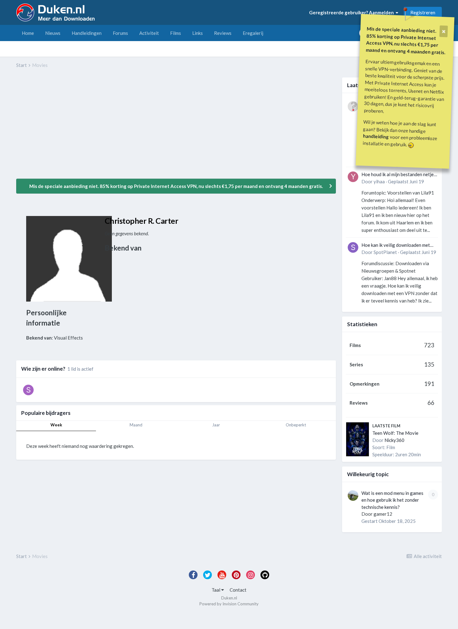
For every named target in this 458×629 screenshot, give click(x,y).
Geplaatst (406, 181)
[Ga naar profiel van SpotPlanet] (353, 247)
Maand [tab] (136, 424)
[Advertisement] (129, 127)
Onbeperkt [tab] (296, 424)
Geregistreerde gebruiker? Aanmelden (352, 12)
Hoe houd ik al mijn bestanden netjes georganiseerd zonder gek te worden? (398, 174)
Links (197, 33)
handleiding (376, 136)
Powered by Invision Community (229, 603)
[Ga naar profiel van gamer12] (353, 495)
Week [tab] (56, 424)
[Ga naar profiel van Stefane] (28, 390)
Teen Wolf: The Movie (395, 433)
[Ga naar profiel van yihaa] (353, 176)
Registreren (422, 12)
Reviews (222, 33)
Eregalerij (253, 33)
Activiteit (149, 33)
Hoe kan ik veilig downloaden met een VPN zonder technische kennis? (397, 245)
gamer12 (383, 514)
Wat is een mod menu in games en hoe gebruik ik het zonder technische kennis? (392, 500)
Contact (238, 590)
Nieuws (52, 33)
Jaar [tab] (216, 424)
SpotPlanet (385, 252)
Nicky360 (394, 440)
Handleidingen (87, 33)
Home (28, 33)
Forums (120, 33)
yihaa (379, 181)
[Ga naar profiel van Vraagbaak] (353, 106)
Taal (216, 590)
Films (175, 33)
